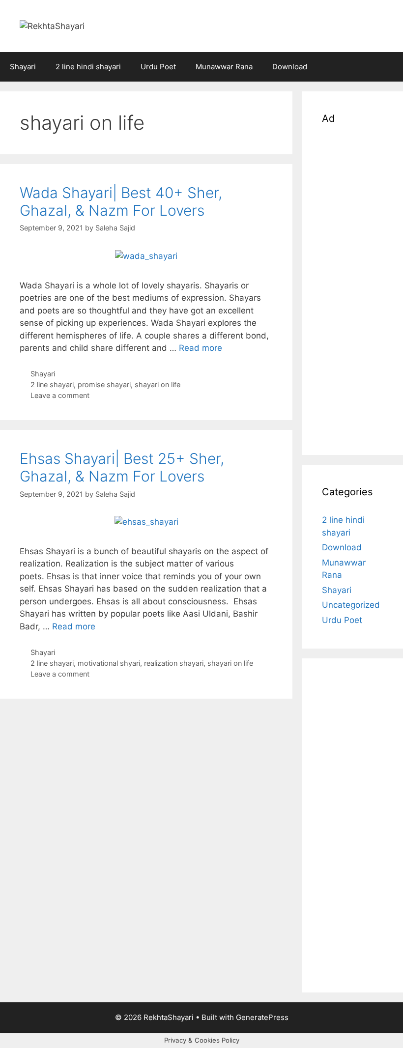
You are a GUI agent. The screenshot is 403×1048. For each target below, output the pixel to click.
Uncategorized (351, 605)
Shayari (23, 66)
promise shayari (104, 384)
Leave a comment (59, 395)
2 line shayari (52, 384)
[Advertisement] (352, 288)
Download (289, 66)
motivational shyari (109, 663)
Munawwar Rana (224, 66)
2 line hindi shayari (88, 66)
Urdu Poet (158, 66)
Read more (200, 348)
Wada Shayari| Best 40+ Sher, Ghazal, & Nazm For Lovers (121, 201)
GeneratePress (262, 1017)
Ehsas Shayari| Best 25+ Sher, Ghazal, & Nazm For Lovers (122, 467)
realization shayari (173, 663)
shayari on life (157, 384)
